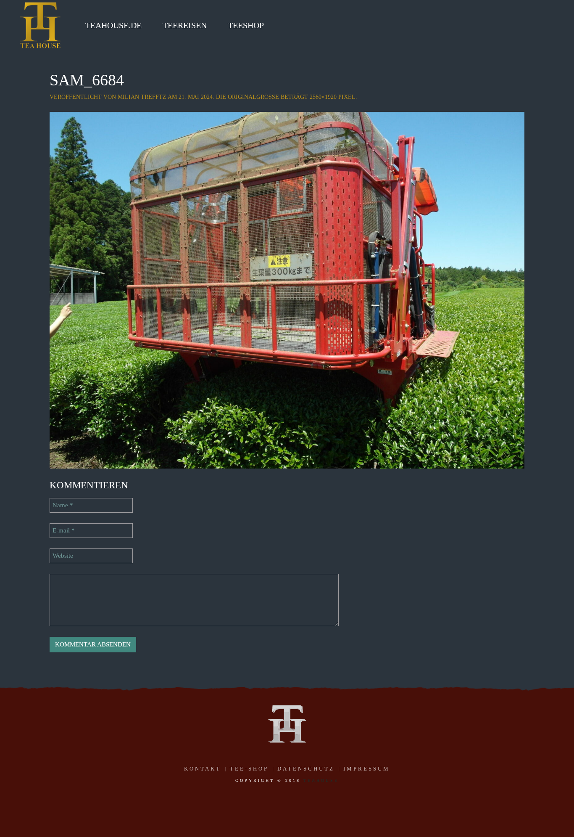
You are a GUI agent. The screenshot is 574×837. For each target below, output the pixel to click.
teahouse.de (113, 25)
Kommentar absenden (93, 644)
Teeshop (246, 25)
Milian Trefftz (142, 97)
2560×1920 (323, 97)
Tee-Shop (249, 768)
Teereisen (185, 25)
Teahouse (321, 780)
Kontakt (202, 768)
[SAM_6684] (287, 289)
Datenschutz (305, 768)
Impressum (366, 768)
